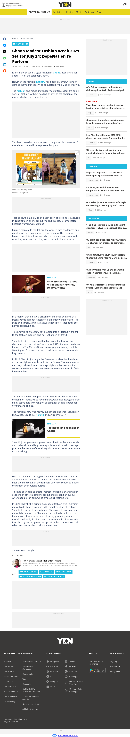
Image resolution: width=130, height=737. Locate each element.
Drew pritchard (63, 572)
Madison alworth (28, 572)
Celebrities (58, 12)
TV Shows (89, 12)
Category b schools (54, 576)
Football (90, 232)
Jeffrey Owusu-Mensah (44, 66)
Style (99, 12)
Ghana (56, 72)
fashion (21, 90)
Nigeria (40, 414)
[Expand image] (77, 152)
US (89, 157)
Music (79, 12)
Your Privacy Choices (68, 735)
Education (91, 277)
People (90, 113)
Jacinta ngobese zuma (30, 576)
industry (40, 81)
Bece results (46, 572)
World (90, 292)
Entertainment (39, 12)
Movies (69, 12)
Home (15, 38)
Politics (90, 210)
